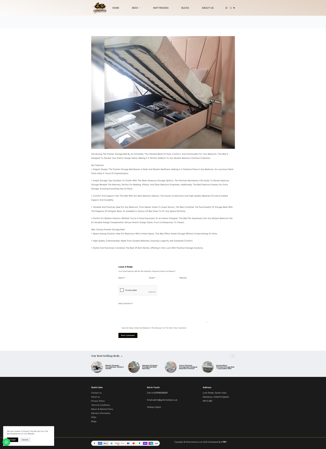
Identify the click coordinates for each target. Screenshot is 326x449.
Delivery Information (100, 413)
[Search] (231, 8)
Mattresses (161, 8)
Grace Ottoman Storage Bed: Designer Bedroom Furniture (188, 367)
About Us (208, 8)
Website (183, 278)
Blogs (185, 8)
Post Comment (128, 335)
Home (115, 8)
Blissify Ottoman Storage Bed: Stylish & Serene (114, 367)
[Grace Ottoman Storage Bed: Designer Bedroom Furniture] (171, 367)
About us (95, 397)
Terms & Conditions (100, 405)
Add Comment (125, 303)
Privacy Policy (98, 401)
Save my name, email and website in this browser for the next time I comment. (154, 328)
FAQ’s (93, 417)
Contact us (96, 392)
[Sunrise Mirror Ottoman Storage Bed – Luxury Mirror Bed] (208, 367)
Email (152, 278)
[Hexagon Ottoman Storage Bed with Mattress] (134, 367)
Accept (13, 440)
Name (121, 278)
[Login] (226, 8)
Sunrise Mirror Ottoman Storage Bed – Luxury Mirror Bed (225, 367)
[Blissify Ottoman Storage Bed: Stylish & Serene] (97, 367)
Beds (135, 8)
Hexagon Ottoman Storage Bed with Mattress (149, 367)
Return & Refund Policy (102, 409)
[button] (6, 442)
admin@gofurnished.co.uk (165, 400)
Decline (25, 440)
